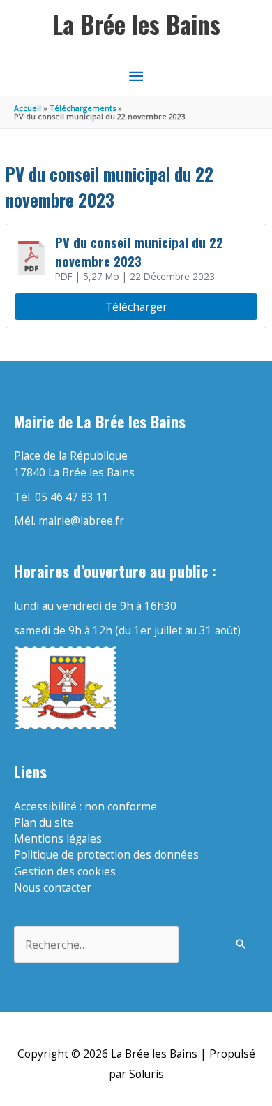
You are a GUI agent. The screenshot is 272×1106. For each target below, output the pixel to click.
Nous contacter (52, 887)
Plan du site (43, 822)
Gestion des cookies (65, 871)
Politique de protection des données (106, 854)
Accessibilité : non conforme (85, 806)
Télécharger (136, 306)
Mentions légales (58, 838)
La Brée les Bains (136, 24)
